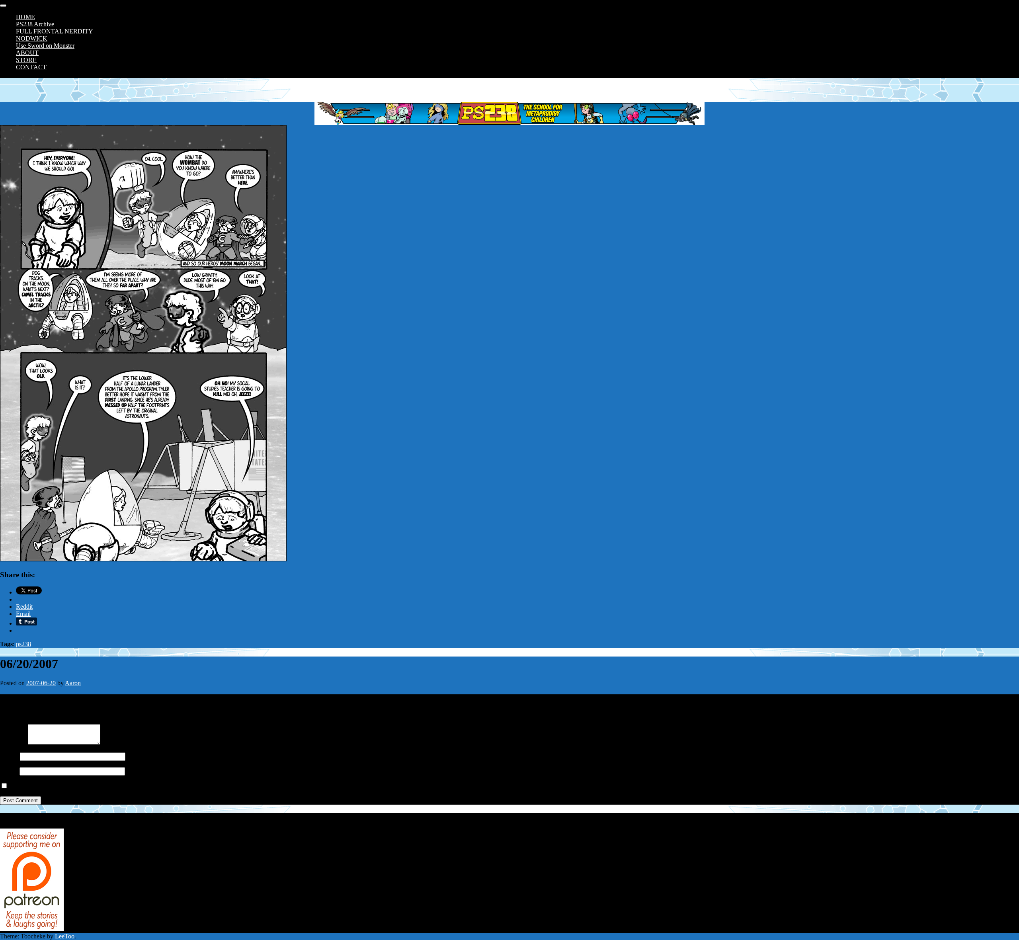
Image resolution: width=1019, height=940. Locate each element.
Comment (12, 742)
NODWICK (31, 38)
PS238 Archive (35, 24)
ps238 (23, 644)
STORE (26, 60)
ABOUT (27, 52)
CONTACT (31, 67)
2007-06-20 (41, 683)
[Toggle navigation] (3, 5)
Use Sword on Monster (45, 45)
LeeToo (64, 936)
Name (7, 756)
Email (7, 771)
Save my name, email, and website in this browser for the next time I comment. (108, 786)
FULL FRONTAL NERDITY (54, 31)
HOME (25, 17)
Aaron (73, 683)
